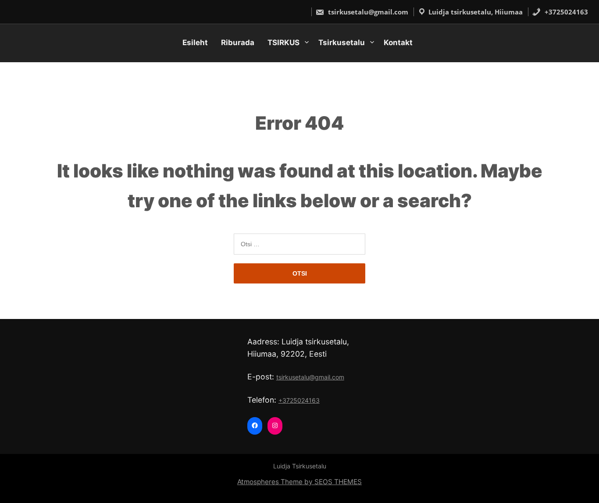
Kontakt (398, 42)
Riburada (237, 42)
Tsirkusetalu (341, 42)
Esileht (195, 42)
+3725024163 (565, 11)
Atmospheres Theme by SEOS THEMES (299, 482)
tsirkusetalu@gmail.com (367, 11)
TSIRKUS (283, 42)
